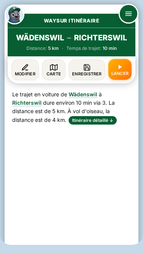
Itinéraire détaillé (92, 120)
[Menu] (128, 14)
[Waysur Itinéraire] (14, 14)
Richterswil (27, 102)
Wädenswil (83, 94)
